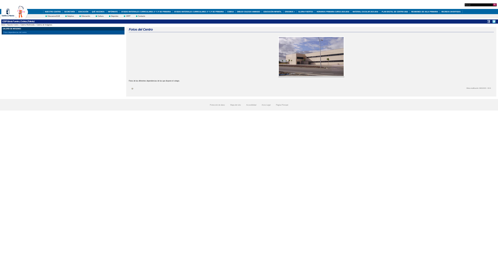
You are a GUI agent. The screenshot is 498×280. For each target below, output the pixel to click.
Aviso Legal (266, 105)
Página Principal (282, 105)
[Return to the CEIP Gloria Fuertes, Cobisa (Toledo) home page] (21, 17)
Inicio (3, 25)
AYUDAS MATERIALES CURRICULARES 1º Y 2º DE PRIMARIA (146, 12)
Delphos (70, 16)
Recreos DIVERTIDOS (451, 12)
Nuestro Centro (53, 12)
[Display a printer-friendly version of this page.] (132, 88)
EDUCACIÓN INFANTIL (273, 12)
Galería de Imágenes (44, 25)
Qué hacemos (98, 12)
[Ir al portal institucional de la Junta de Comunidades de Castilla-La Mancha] (11, 17)
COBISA (230, 12)
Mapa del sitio (235, 105)
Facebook (488, 21)
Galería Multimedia (27, 25)
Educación (83, 12)
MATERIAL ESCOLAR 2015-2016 (365, 12)
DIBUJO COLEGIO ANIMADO (248, 12)
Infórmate (113, 12)
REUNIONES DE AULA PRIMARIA (424, 12)
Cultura (100, 16)
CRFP (128, 16)
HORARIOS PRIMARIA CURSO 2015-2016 (333, 12)
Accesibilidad (251, 105)
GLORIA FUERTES (305, 12)
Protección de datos (217, 105)
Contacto (141, 16)
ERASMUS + (290, 12)
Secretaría (69, 12)
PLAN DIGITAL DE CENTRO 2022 (395, 12)
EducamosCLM (54, 16)
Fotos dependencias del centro (15, 32)
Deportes (114, 16)
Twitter (494, 21)
